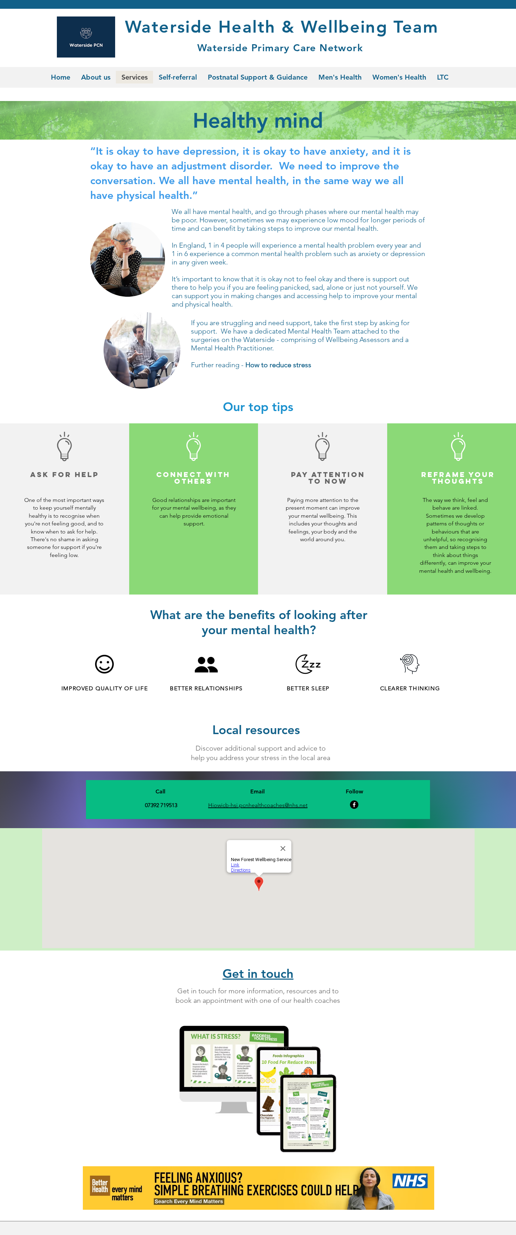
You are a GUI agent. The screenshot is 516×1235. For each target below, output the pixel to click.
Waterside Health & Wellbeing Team (281, 26)
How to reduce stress (278, 365)
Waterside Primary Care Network (280, 48)
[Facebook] (354, 804)
